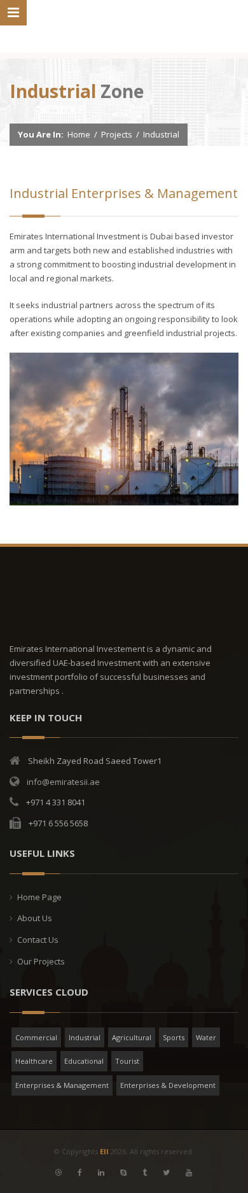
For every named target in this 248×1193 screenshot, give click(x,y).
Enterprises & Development (168, 1085)
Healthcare (34, 1061)
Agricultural (131, 1037)
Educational (84, 1061)
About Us (34, 918)
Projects (116, 134)
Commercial (36, 1037)
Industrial (84, 1037)
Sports (173, 1037)
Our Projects (41, 961)
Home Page (39, 897)
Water (206, 1037)
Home (78, 134)
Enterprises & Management (62, 1085)
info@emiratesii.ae (63, 781)
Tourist (127, 1061)
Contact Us (38, 939)
